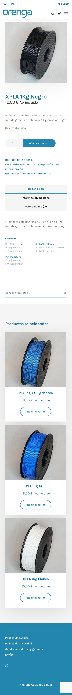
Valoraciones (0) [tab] (36, 206)
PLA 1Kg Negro (13, 256)
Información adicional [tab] (36, 197)
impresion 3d (43, 173)
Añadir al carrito (39, 143)
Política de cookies (16, 638)
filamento (26, 173)
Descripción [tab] (36, 188)
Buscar (65, 293)
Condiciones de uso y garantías (24, 649)
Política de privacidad (18, 643)
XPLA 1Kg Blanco (45, 244)
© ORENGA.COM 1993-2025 (36, 684)
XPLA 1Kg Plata (13, 244)
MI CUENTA (63, 4)
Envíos (9, 654)
